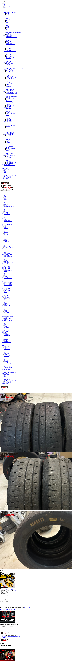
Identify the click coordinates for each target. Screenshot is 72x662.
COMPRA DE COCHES (10, 31)
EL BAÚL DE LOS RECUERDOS (10, 167)
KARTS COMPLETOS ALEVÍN (11, 92)
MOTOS (3, 344)
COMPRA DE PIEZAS (10, 50)
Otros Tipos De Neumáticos (8, 247)
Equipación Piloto (7, 328)
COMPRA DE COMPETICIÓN (11, 88)
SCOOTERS (8, 149)
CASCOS (7, 74)
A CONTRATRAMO (7, 177)
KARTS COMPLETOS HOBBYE (11, 96)
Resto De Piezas (6, 295)
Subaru (5, 201)
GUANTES (8, 73)
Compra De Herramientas (8, 367)
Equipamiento (6, 353)
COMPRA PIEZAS (9, 154)
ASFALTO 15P (8, 53)
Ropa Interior (6, 258)
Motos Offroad (6, 347)
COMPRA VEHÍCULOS (10, 119)
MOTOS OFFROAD (9, 146)
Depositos (5, 231)
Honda (5, 208)
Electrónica (6, 228)
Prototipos (5, 303)
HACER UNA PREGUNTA (5, 606)
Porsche (5, 199)
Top (11, 597)
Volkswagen (6, 204)
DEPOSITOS (8, 45)
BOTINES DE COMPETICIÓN (11, 72)
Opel (5, 203)
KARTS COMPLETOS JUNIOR (11, 94)
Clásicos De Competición (8, 270)
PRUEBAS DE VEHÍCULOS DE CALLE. (11, 175)
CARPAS (7, 160)
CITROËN (8, 14)
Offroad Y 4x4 (6, 245)
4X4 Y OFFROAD (5, 331)
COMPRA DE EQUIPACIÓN (11, 79)
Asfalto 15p (6, 238)
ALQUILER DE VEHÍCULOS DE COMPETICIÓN (12, 32)
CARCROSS (8, 122)
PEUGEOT (8, 13)
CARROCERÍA (8, 84)
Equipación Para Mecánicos (8, 262)
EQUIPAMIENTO (9, 151)
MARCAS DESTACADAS (6, 193)
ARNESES (8, 64)
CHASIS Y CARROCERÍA (10, 113)
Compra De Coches (7, 214)
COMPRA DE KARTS (10, 105)
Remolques (6, 287)
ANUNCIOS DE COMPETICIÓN (7, 11)
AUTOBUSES (8, 157)
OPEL (7, 22)
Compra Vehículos (7, 314)
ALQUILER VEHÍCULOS (6, 215)
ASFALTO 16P (8, 54)
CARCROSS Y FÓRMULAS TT (9, 121)
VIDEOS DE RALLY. (7, 176)
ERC (5, 171)
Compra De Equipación (8, 266)
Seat (5, 202)
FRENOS (7, 47)
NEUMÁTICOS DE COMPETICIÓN (10, 51)
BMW (7, 16)
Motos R (5, 348)
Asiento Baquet (6, 249)
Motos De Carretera (7, 349)
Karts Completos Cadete (8, 283)
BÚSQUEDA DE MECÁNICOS (11, 38)
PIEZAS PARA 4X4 (5, 336)
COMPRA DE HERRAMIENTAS (11, 163)
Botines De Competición (8, 257)
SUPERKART (8, 95)
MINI (7, 28)
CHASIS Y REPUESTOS (10, 98)
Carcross (5, 317)
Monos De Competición (8, 256)
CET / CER (6, 378)
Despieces (5, 352)
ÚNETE (11, 626)
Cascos (5, 259)
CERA (5, 172)
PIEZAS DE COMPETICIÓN (9, 39)
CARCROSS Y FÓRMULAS (7, 315)
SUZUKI (7, 26)
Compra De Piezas (7, 264)
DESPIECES (8, 150)
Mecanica (5, 289)
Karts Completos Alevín (8, 282)
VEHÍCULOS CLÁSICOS (6, 267)
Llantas (5, 235)
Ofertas (5, 216)
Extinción (5, 252)
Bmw (5, 196)
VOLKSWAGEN (9, 23)
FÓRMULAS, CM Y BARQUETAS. (10, 107)
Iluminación (6, 234)
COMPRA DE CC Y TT (10, 132)
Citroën (5, 194)
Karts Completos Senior (8, 285)
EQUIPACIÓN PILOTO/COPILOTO (8, 254)
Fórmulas (5, 301)
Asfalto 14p (6, 237)
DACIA (7, 29)
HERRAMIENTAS (9, 161)
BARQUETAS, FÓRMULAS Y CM (8, 299)
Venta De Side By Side (7, 334)
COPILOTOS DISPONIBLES (11, 36)
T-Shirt (7, 597)
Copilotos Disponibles (7, 220)
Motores (5, 226)
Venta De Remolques (7, 362)
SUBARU (8, 17)
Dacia (5, 210)
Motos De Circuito (7, 346)
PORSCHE (8, 19)
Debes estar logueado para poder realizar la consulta (8, 609)
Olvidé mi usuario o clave (8, 6)
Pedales (5, 251)
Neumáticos (6, 276)
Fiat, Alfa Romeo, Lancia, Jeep (9, 206)
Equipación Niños (7, 294)
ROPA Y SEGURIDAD (8, 69)
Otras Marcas (6, 212)
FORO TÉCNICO (7, 174)
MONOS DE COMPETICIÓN (11, 71)
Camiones (5, 359)
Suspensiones (6, 232)
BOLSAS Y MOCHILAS (10, 76)
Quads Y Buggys (7, 335)
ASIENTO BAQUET (9, 63)
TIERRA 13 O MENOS (10, 57)
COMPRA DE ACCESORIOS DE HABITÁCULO (14, 68)
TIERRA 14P (8, 58)
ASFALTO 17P (8, 55)
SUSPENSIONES (9, 46)
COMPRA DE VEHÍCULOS (11, 162)
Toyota (5, 207)
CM (6, 109)
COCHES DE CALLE (6, 164)
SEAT (7, 21)
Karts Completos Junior (8, 284)
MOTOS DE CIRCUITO (10, 145)
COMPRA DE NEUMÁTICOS (11, 61)
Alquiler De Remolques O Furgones (10, 363)
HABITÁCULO (7, 62)
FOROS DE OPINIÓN (6, 168)
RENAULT (8, 15)
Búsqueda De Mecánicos (8, 223)
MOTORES (8, 40)
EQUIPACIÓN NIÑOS (10, 102)
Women (9, 597)
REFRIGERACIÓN (9, 41)
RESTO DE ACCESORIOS (10, 67)
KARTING (6, 91)
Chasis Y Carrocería (7, 322)
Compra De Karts (7, 297)
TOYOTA (8, 25)
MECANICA (8, 97)
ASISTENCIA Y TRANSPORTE (9, 155)
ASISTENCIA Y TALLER (6, 358)
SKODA (7, 20)
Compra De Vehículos (7, 366)
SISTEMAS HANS (9, 75)
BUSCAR (11, 189)
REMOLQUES (8, 104)
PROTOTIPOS (8, 110)
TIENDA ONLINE (5, 178)
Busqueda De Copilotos (8, 221)
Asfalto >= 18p (6, 241)
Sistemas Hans (6, 260)
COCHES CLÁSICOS (8, 80)
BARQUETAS (8, 108)
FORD (7, 18)
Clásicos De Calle (7, 269)
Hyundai (5, 205)
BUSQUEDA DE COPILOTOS (11, 37)
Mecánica (5, 306)
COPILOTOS (4, 219)
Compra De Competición (8, 278)
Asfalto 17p (6, 240)
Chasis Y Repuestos (7, 290)
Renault (5, 195)
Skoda (5, 200)
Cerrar (3, 3)
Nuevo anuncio (6, 4)
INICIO (3, 10)
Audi (5, 211)
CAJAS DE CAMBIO (9, 43)
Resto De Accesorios (7, 253)
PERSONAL (4, 218)
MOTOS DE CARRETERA (10, 148)
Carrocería (6, 230)
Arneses (5, 250)
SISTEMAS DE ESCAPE (10, 44)
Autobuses (6, 360)
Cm (4, 302)
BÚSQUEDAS (8, 34)
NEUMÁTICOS (9, 101)
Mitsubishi (6, 197)
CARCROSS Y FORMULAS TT (7, 316)
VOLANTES (8, 65)
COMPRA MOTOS (9, 153)
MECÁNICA (8, 111)
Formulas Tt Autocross (7, 318)
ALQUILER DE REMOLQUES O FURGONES (14, 159)
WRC (5, 170)
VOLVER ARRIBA (3, 637)
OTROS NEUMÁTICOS (6, 246)
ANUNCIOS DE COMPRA (6, 213)
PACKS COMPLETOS (10, 70)
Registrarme (6, 7)
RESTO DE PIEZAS (9, 103)
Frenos (5, 233)
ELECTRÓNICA (9, 42)
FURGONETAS (9, 158)
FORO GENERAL (7, 169)
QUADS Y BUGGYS (9, 137)
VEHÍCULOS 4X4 (5, 332)
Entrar (5, 5)
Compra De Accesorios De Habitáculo (10, 265)
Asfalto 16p (6, 239)
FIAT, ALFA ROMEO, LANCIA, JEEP (12, 24)
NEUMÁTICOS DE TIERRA (7, 242)
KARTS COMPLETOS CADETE (11, 93)
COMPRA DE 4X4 (9, 143)
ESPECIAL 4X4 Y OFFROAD (9, 134)
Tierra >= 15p (6, 244)
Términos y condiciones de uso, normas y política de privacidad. (10, 636)
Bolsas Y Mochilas (7, 261)
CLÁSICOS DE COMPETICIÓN (11, 81)
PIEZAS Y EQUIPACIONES (7, 288)
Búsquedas (6, 217)
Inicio (3, 389)
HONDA (7, 27)
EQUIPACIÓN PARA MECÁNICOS (12, 77)
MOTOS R (8, 147)
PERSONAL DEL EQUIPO (8, 35)
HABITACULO (5, 248)
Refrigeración (6, 227)
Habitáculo (6, 274)
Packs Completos (7, 255)
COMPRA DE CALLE (10, 89)
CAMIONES (8, 156)
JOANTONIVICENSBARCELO (11, 589)
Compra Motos (6, 356)
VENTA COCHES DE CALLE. (9, 165)
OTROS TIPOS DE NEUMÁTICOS (12, 60)
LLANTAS (8, 49)
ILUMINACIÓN (9, 48)
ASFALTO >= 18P (9, 56)
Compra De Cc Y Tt (7, 329)
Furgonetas (6, 361)
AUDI (7, 30)
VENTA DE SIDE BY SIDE (10, 136)
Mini (5, 209)
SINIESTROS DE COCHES (8, 166)
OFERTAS (8, 33)
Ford (5, 198)
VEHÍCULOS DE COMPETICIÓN (10, 12)
